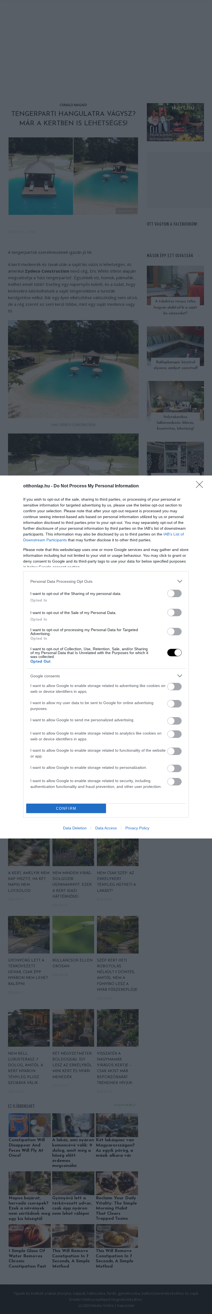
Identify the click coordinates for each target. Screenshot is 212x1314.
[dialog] (106, 657)
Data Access (106, 828)
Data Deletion (75, 828)
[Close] (201, 486)
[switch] (174, 593)
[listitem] (106, 581)
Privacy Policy (137, 828)
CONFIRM (66, 808)
